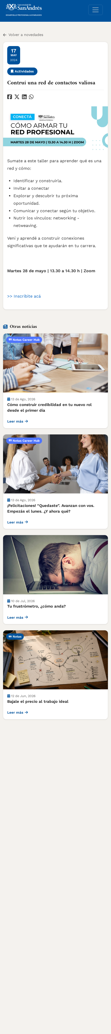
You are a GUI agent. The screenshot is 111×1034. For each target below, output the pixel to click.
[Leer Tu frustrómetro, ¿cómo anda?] (55, 564)
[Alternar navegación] (95, 10)
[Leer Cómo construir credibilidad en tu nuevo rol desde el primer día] (55, 363)
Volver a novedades (26, 35)
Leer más (15, 421)
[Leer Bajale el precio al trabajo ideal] (55, 659)
